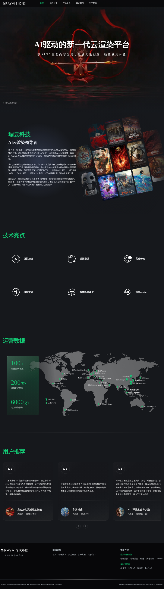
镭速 (142, 559)
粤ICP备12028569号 (33, 585)
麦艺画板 (150, 559)
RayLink (148, 568)
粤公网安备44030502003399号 (51, 585)
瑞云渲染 (124, 559)
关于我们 (93, 3)
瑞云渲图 (134, 559)
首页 (42, 3)
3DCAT (132, 568)
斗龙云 (123, 568)
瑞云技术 (53, 3)
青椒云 (140, 568)
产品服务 (66, 3)
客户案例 (80, 3)
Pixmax (160, 559)
